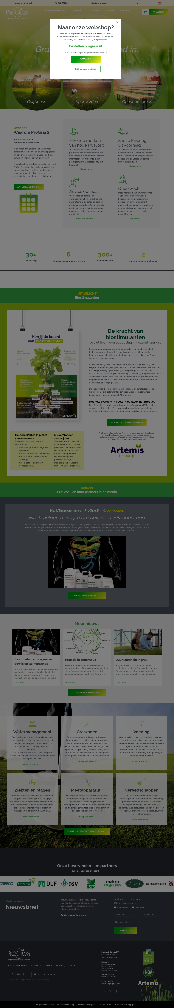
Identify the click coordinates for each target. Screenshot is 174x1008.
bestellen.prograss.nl (85, 46)
